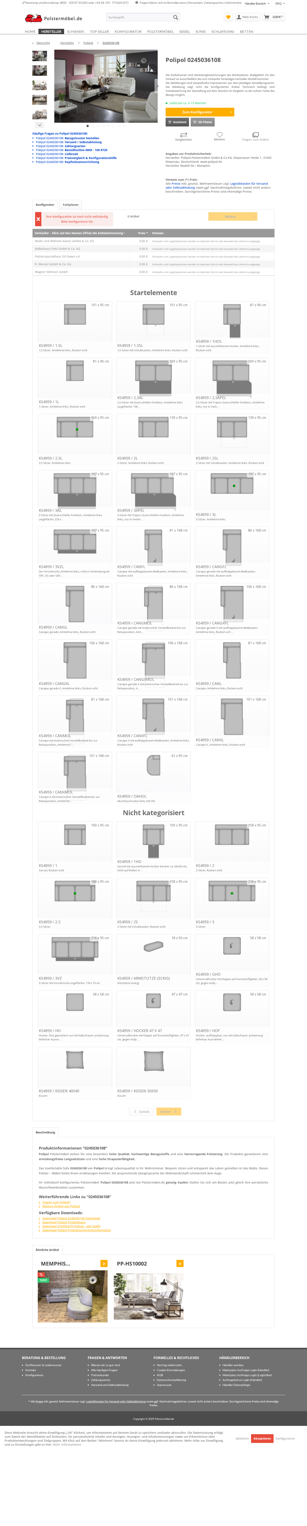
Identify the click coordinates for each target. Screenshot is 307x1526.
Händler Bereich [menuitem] (255, 3)
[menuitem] (143, 17)
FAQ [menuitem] (279, 3)
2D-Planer (205, 122)
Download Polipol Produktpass (64, 1222)
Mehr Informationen (67, 1444)
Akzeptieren (262, 1438)
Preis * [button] (143, 233)
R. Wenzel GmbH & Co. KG (53, 264)
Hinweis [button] (158, 233)
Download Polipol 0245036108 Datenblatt (71, 1218)
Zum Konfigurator (197, 112)
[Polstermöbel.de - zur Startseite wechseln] (55, 18)
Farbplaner (71, 205)
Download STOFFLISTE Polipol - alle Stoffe (71, 1226)
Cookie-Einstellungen (171, 1370)
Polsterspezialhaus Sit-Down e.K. (58, 256)
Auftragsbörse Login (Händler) (242, 1380)
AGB (160, 1375)
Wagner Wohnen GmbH (51, 272)
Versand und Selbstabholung (110, 1385)
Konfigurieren (34, 1375)
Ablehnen (243, 1438)
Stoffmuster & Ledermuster (43, 1365)
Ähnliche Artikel (47, 1250)
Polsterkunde (100, 1375)
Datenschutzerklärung (171, 1380)
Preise (176, 184)
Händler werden (233, 1365)
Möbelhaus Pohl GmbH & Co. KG (57, 249)
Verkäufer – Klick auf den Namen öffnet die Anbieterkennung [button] (79, 233)
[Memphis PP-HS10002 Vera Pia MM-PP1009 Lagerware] (73, 1296)
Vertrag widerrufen (169, 1365)
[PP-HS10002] (149, 1296)
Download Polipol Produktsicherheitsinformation (76, 1230)
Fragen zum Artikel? (56, 1202)
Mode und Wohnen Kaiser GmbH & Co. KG (64, 241)
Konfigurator (45, 205)
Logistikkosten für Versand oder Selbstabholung (116, 1401)
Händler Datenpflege (236, 1385)
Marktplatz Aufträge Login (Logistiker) (247, 1375)
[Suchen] (175, 17)
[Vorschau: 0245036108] (39, 57)
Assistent (179, 122)
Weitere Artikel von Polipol (61, 1206)
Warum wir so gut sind (105, 1365)
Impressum (164, 1385)
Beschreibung (45, 1132)
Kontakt (30, 1370)
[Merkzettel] (228, 17)
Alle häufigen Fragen (104, 1370)
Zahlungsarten (100, 1380)
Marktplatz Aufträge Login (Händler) (246, 1370)
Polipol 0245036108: (67, 138)
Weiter (230, 216)
